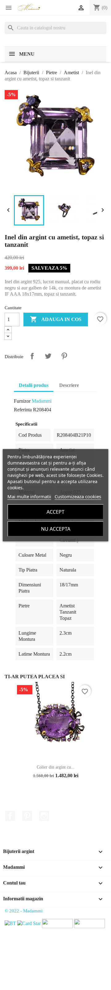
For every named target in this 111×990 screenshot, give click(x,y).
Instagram (44, 816)
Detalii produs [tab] (33, 385)
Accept (55, 511)
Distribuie (32, 356)
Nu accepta (55, 528)
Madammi (41, 401)
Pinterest (64, 356)
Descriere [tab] (69, 385)
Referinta (23, 409)
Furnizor (22, 401)
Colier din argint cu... (56, 767)
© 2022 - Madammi (24, 910)
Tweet (48, 356)
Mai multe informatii (29, 496)
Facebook (10, 816)
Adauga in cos (55, 319)
